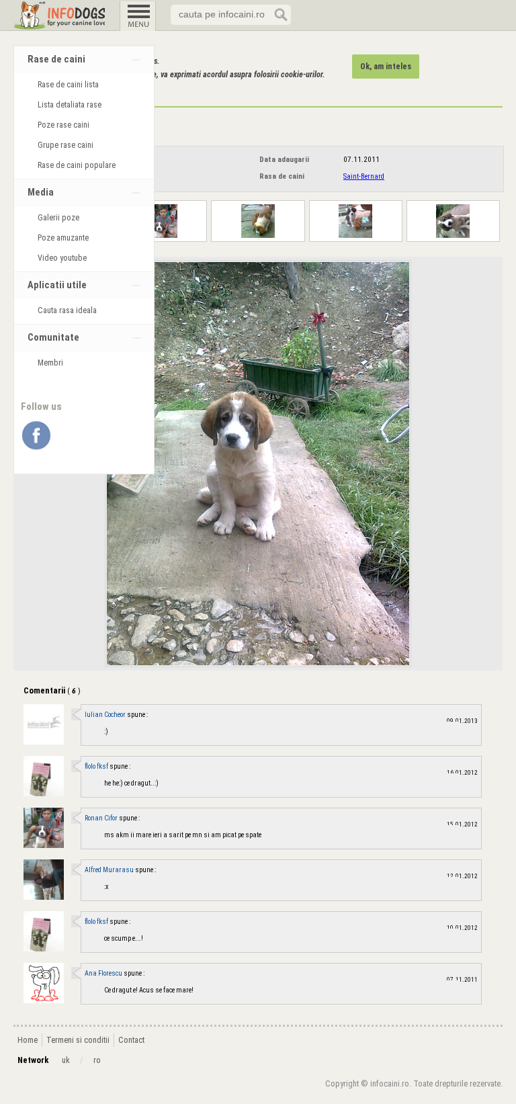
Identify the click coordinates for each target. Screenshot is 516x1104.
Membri (50, 363)
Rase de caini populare (77, 165)
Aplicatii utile (57, 285)
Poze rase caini (63, 125)
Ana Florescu (104, 973)
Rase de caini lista (68, 84)
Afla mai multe (99, 88)
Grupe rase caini (65, 145)
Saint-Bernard (363, 176)
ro (97, 1060)
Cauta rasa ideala (67, 310)
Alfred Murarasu (110, 869)
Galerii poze (58, 217)
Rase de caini (56, 59)
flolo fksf (97, 766)
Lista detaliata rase (69, 105)
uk (66, 1060)
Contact (131, 1040)
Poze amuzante (63, 238)
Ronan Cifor (102, 818)
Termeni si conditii (78, 1040)
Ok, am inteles (385, 66)
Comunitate (53, 337)
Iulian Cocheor (106, 714)
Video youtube (62, 258)
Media (41, 192)
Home (27, 1040)
